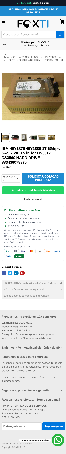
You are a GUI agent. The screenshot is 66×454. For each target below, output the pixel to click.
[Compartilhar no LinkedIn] (16, 273)
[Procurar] (60, 34)
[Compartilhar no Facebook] (4, 273)
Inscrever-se (54, 426)
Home (5, 54)
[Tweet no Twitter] (10, 273)
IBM (8, 167)
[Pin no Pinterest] (22, 273)
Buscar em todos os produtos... (17, 443)
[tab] (33, 283)
